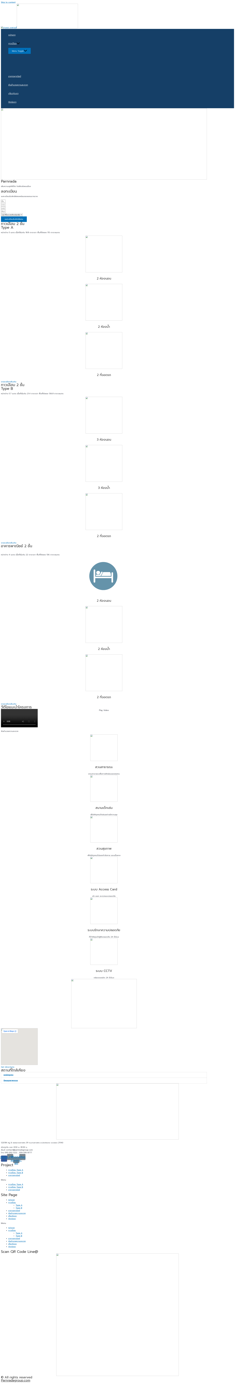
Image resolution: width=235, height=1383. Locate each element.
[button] (104, 710)
